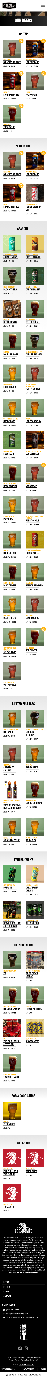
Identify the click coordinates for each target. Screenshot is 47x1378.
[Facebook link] (20, 1348)
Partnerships (28, 1369)
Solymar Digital (26, 1365)
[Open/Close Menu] (43, 5)
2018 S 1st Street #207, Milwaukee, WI (22, 1317)
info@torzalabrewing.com (17, 1313)
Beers (6, 1282)
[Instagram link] (26, 1348)
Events (6, 1286)
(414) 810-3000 (12, 1309)
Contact (7, 1296)
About (6, 1291)
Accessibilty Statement (29, 1360)
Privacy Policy (14, 1360)
